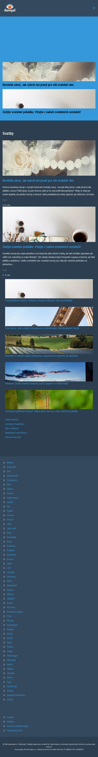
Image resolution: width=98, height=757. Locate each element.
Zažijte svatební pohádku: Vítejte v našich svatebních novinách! (42, 112)
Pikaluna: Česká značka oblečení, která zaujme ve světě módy (36, 383)
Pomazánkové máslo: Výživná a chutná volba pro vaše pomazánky (38, 300)
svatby (5, 200)
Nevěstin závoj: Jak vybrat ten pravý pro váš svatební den (38, 85)
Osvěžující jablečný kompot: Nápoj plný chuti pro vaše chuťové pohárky (41, 411)
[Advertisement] (49, 42)
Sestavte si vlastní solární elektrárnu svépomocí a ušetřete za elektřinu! (41, 355)
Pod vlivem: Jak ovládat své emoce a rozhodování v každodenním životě (42, 328)
